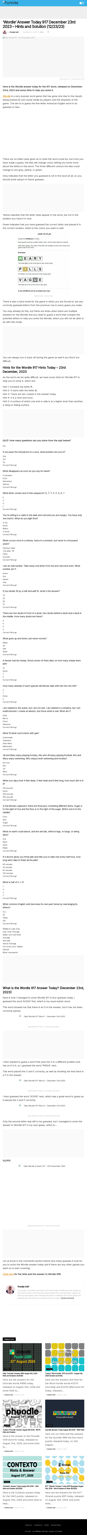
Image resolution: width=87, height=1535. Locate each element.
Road (5, 651)
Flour (5, 817)
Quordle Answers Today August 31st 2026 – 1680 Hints (64, 1430)
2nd (4, 456)
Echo (5, 478)
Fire (4, 839)
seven (5, 573)
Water (5, 643)
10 (4, 668)
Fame (5, 554)
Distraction (7, 481)
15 (4, 604)
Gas (4, 648)
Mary (5, 771)
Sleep (5, 918)
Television (7, 740)
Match (5, 528)
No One (6, 763)
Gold (5, 715)
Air (4, 646)
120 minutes (8, 873)
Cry (4, 912)
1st (4, 462)
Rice (4, 820)
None (5, 525)
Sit (4, 915)
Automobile (8, 737)
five (4, 576)
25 (4, 598)
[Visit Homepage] (15, 3)
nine (4, 582)
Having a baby (9, 548)
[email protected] (67, 1298)
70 (4, 595)
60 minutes (7, 870)
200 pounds (8, 794)
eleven (5, 579)
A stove (6, 531)
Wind (5, 842)
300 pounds (8, 797)
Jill (4, 769)
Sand (5, 845)
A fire (5, 523)
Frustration (7, 475)
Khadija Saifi (14, 32)
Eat (4, 920)
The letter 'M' (8, 551)
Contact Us (38, 1525)
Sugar (5, 822)
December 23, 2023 (30, 32)
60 (4, 601)
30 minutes (7, 867)
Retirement (7, 746)
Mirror (5, 718)
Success (6, 557)
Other (42, 32)
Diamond (6, 724)
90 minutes (7, 864)
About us (28, 1525)
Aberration (7, 743)
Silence (6, 484)
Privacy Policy (56, 1525)
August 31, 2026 (19, 1395)
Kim (4, 766)
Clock (5, 721)
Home (47, 1525)
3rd (4, 459)
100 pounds (8, 788)
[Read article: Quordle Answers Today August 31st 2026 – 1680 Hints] (64, 1414)
